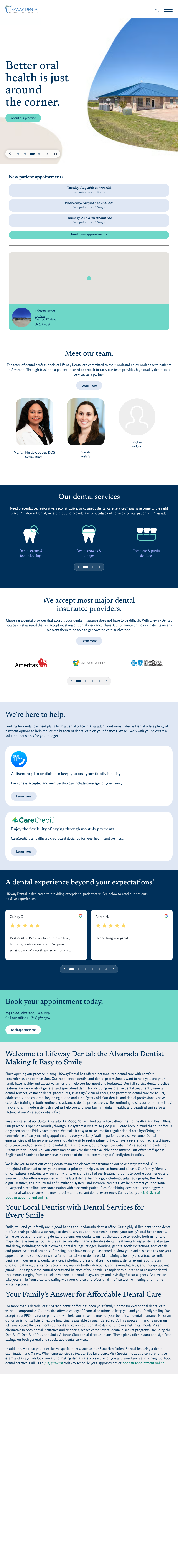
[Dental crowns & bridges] (89, 534)
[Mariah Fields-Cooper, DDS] (34, 424)
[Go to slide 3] (32, 153)
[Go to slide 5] (85, 969)
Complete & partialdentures (147, 553)
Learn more (89, 385)
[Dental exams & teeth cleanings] (31, 534)
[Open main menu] (168, 9)
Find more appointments (89, 234)
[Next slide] (47, 154)
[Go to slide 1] (18, 153)
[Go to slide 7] (92, 681)
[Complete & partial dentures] (147, 534)
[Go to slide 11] (106, 969)
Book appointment (23, 1030)
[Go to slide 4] (39, 153)
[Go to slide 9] (99, 969)
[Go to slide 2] (25, 153)
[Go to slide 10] (99, 681)
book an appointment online (26, 1197)
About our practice (26, 118)
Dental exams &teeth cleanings (31, 553)
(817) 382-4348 (42, 324)
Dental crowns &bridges (89, 553)
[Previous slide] (10, 154)
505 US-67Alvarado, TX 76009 (45, 317)
